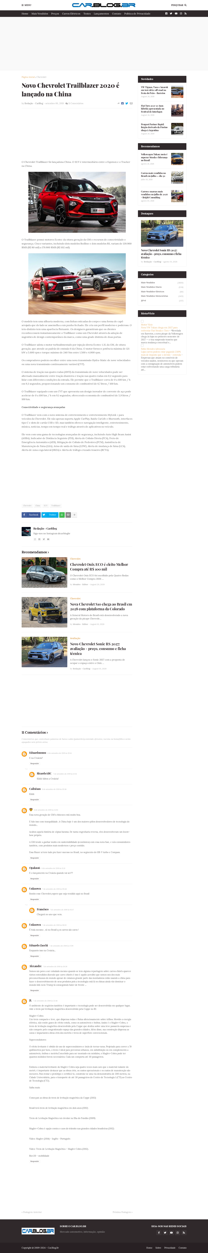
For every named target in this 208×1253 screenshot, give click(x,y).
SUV (46, 505)
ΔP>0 (162, 300)
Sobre (158, 1247)
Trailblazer (55, 505)
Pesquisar (177, 5)
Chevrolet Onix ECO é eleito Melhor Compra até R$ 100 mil (99, 566)
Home (25, 13)
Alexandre (35, 966)
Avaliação (75, 638)
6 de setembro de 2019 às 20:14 (60, 753)
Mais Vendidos (40, 13)
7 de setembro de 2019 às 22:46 (45, 1001)
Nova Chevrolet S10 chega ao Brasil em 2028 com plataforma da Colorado (101, 606)
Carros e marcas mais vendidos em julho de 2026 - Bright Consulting (154, 194)
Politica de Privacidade (137, 13)
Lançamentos (101, 13)
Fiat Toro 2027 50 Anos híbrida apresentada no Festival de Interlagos (152, 108)
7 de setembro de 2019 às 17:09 (61, 946)
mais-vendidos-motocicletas (162, 296)
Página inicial (28, 77)
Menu (28, 5)
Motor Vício (147, 324)
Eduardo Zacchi (38, 945)
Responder (34, 763)
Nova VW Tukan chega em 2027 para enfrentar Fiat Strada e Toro (159, 329)
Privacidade (170, 1247)
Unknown (35, 888)
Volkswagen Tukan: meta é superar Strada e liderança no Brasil (154, 157)
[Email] (131, 103)
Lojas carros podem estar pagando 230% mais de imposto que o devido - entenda (161, 353)
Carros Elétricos (71, 13)
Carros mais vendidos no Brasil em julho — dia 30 (153, 175)
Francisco (43, 909)
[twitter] (44, 539)
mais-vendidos (162, 282)
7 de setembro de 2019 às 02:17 (62, 910)
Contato (116, 13)
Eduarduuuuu (37, 753)
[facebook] (39, 539)
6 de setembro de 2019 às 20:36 (54, 789)
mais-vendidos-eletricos (162, 291)
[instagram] (35, 539)
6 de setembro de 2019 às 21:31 (53, 868)
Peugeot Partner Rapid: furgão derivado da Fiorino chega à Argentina (154, 127)
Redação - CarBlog (45, 528)
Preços (55, 13)
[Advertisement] (104, 43)
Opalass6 (34, 868)
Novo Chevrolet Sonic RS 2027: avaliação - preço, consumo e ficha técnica (98, 649)
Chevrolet (41, 77)
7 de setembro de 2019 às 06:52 (54, 925)
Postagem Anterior (32, 1212)
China (37, 505)
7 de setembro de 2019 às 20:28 (55, 966)
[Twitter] (126, 103)
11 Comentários (75, 103)
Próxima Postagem (122, 1212)
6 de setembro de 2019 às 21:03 (46, 810)
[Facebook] (122, 103)
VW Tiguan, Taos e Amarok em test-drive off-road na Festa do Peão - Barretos (154, 90)
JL (30, 1000)
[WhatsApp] (62, 515)
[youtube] (48, 539)
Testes (87, 13)
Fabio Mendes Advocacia (153, 349)
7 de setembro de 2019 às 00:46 (54, 889)
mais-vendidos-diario (162, 287)
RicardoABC (44, 773)
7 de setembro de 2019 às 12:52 (65, 774)
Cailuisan (35, 789)
